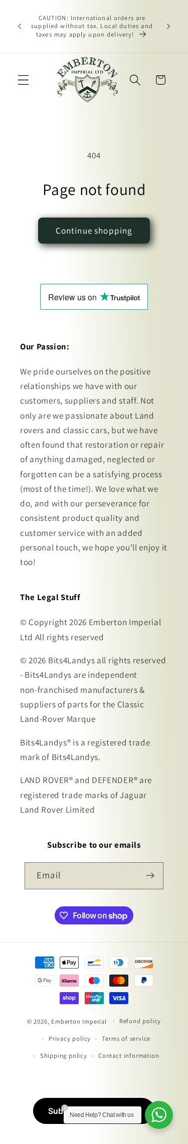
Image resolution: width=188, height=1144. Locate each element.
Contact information (128, 1055)
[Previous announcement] (20, 26)
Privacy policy (70, 1038)
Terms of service (126, 1038)
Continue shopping (94, 230)
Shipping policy (63, 1055)
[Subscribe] (150, 875)
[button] (23, 80)
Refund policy (140, 1021)
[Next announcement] (168, 26)
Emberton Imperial (79, 1021)
